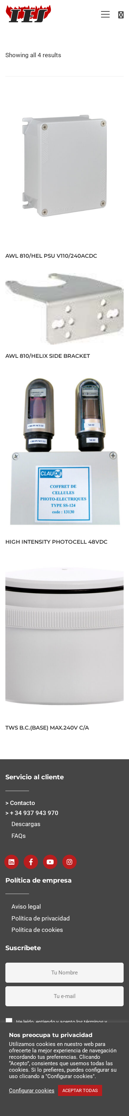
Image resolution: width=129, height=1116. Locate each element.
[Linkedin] (11, 862)
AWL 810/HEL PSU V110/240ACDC (51, 255)
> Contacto (20, 802)
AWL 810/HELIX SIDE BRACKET (47, 355)
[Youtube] (50, 862)
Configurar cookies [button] (31, 1090)
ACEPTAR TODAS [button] (80, 1090)
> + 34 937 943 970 (31, 812)
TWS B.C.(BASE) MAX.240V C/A (47, 727)
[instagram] (69, 862)
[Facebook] (31, 862)
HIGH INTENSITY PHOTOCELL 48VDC (56, 541)
